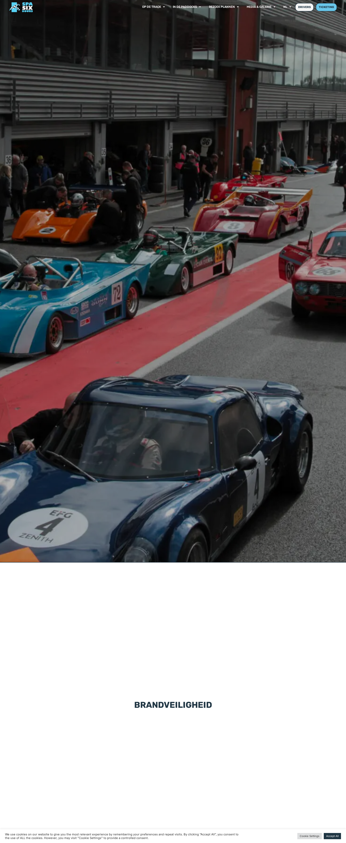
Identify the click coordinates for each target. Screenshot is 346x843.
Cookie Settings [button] (309, 836)
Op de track (151, 7)
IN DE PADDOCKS (185, 7)
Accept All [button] (332, 836)
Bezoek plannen (222, 7)
